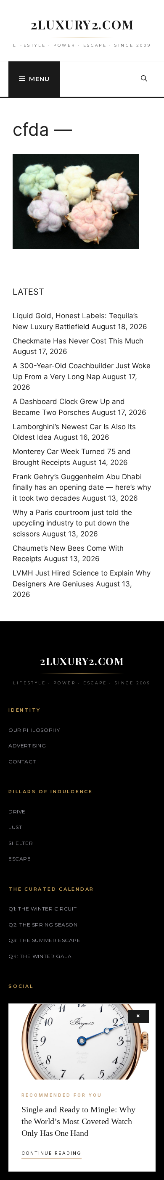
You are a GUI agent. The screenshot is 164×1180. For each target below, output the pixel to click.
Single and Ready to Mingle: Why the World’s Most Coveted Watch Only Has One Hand (78, 1121)
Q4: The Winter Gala (39, 956)
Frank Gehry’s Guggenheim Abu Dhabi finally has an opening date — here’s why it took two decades (82, 487)
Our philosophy (34, 730)
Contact (22, 761)
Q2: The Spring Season (43, 924)
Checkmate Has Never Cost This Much (78, 341)
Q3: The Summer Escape (44, 940)
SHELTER (20, 843)
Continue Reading (51, 1153)
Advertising (27, 745)
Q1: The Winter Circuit (42, 908)
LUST (15, 827)
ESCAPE (19, 858)
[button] (144, 79)
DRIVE (17, 811)
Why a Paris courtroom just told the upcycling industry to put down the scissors (72, 523)
